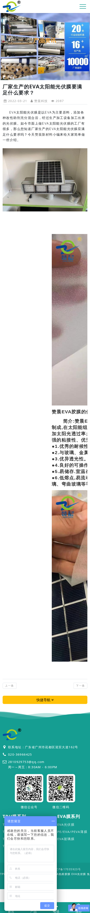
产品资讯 (26, 76)
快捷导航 (43, 699)
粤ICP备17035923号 (66, 869)
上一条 (9, 685)
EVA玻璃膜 (65, 839)
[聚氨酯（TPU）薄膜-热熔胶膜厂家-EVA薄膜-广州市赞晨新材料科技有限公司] (12, 6)
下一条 (80, 685)
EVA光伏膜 (65, 824)
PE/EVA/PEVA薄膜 (72, 831)
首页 (10, 76)
